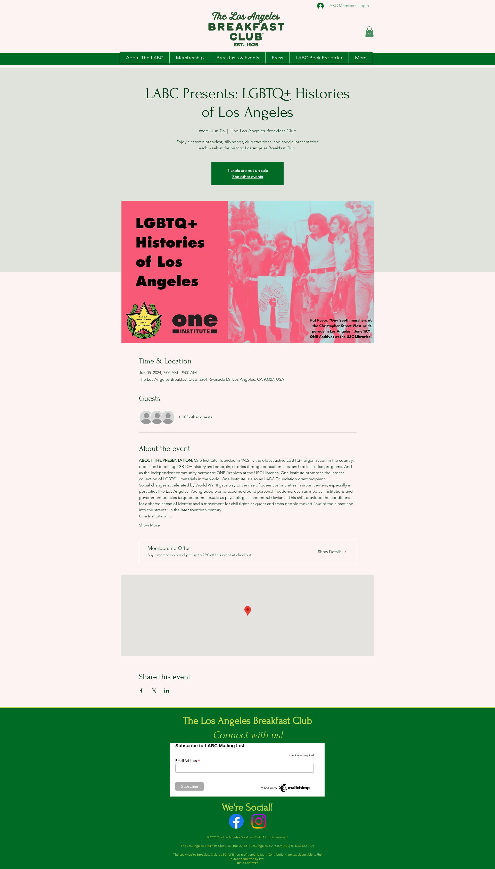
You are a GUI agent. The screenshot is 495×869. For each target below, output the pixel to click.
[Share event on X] (154, 690)
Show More (149, 525)
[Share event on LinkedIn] (166, 690)
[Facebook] (236, 821)
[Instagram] (259, 821)
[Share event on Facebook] (141, 690)
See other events (247, 176)
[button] (369, 31)
